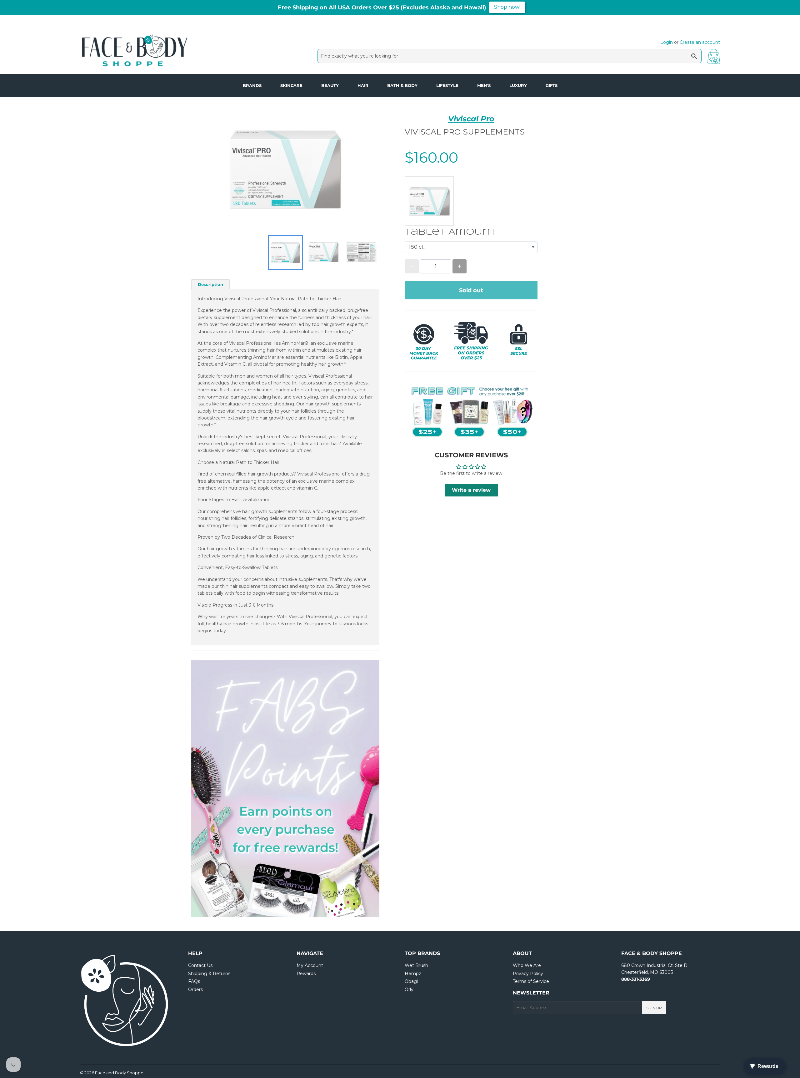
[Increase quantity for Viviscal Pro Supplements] (459, 266)
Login (666, 42)
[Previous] (210, 788)
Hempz (413, 973)
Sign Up (654, 1007)
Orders (195, 989)
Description (210, 284)
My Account (310, 965)
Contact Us (200, 965)
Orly (409, 989)
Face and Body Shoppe (119, 1072)
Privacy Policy (528, 973)
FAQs (194, 981)
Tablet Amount (450, 232)
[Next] (360, 788)
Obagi (411, 981)
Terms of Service (531, 981)
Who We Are (527, 965)
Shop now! (507, 7)
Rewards (306, 973)
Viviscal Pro (471, 118)
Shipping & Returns (209, 973)
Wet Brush (416, 965)
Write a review (471, 490)
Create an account (700, 42)
